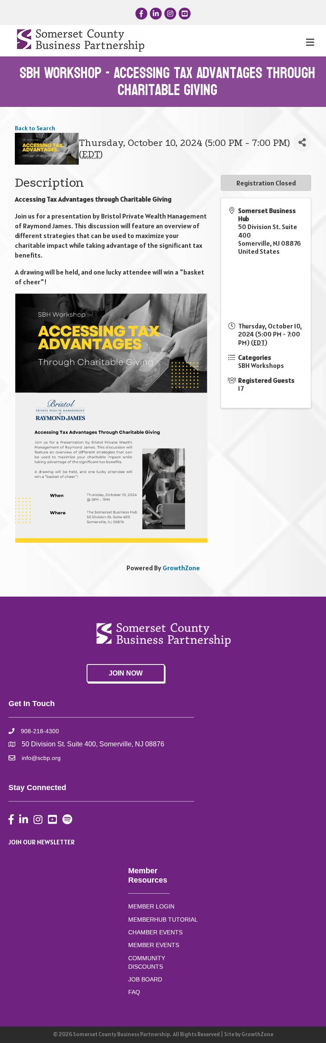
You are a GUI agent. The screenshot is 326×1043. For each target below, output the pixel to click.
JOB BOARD (145, 979)
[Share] (302, 142)
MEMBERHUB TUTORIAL (163, 919)
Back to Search (35, 128)
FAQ (134, 992)
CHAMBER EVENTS (155, 932)
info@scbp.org (41, 757)
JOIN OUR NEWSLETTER (41, 842)
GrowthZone (181, 568)
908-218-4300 (40, 731)
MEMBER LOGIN (151, 906)
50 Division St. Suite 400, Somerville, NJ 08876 (93, 744)
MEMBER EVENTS (153, 945)
